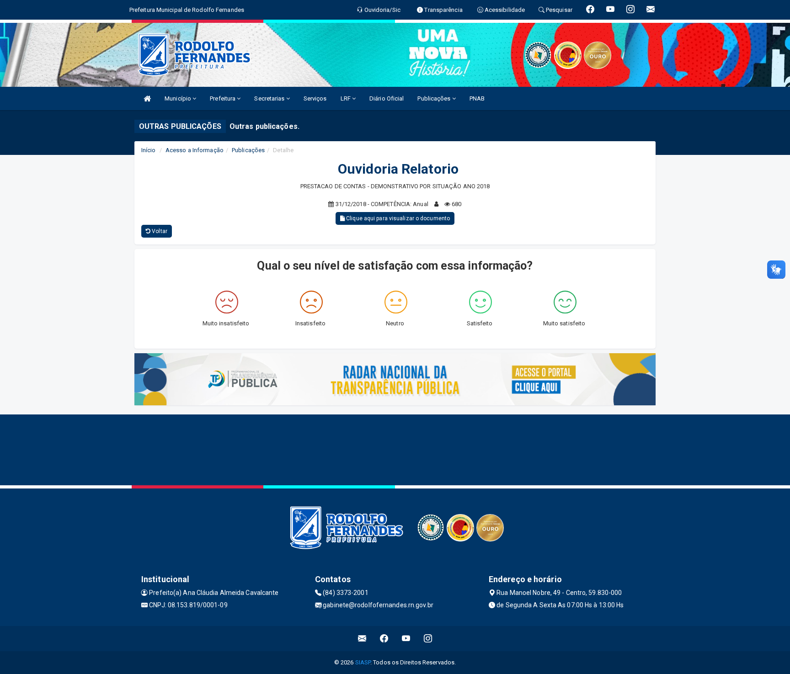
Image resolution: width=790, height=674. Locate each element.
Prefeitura (223, 98)
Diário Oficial (386, 98)
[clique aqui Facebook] (384, 639)
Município (178, 98)
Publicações (434, 98)
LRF (346, 98)
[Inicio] (147, 98)
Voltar (158, 231)
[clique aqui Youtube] (406, 639)
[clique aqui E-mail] (362, 639)
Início (148, 150)
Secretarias (270, 98)
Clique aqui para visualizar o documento (397, 218)
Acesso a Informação (194, 150)
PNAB (477, 98)
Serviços (315, 98)
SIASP (363, 662)
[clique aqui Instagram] (428, 639)
